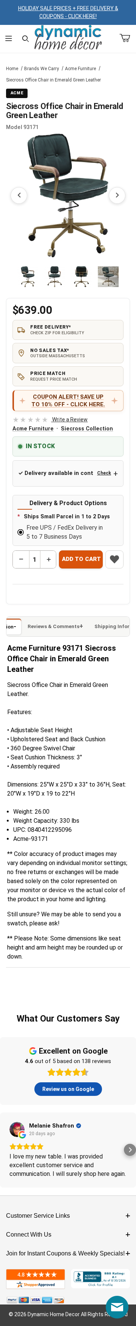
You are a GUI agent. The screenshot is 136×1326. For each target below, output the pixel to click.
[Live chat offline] (117, 1307)
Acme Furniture (80, 68)
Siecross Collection (87, 429)
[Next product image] (117, 195)
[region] (68, 277)
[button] (27, 276)
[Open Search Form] (25, 38)
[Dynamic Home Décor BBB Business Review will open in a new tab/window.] (100, 1279)
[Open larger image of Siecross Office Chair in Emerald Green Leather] (68, 195)
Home (12, 68)
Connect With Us (28, 1234)
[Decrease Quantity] (21, 559)
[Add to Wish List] (114, 559)
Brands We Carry (41, 68)
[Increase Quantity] (48, 559)
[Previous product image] (19, 195)
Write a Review (50, 419)
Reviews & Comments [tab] (53, 626)
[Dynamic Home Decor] (68, 38)
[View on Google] (17, 1129)
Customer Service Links (38, 1215)
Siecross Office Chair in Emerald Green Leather (53, 80)
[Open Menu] (8, 38)
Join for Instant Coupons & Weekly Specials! (65, 1253)
